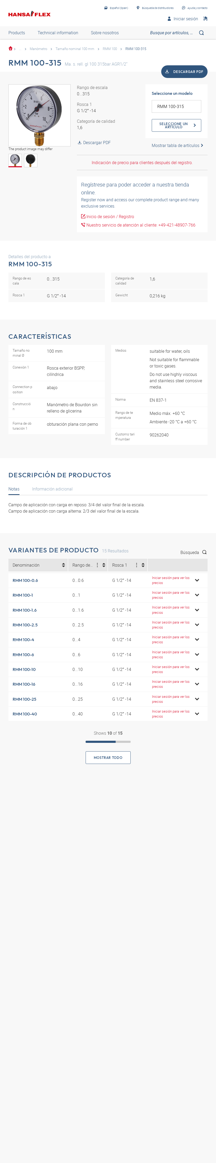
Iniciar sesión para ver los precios (171, 580)
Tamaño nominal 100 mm (75, 48)
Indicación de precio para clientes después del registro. (142, 162)
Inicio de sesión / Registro (109, 216)
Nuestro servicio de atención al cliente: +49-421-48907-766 (140, 225)
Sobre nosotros (105, 33)
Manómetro (38, 48)
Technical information (58, 33)
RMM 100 (110, 48)
